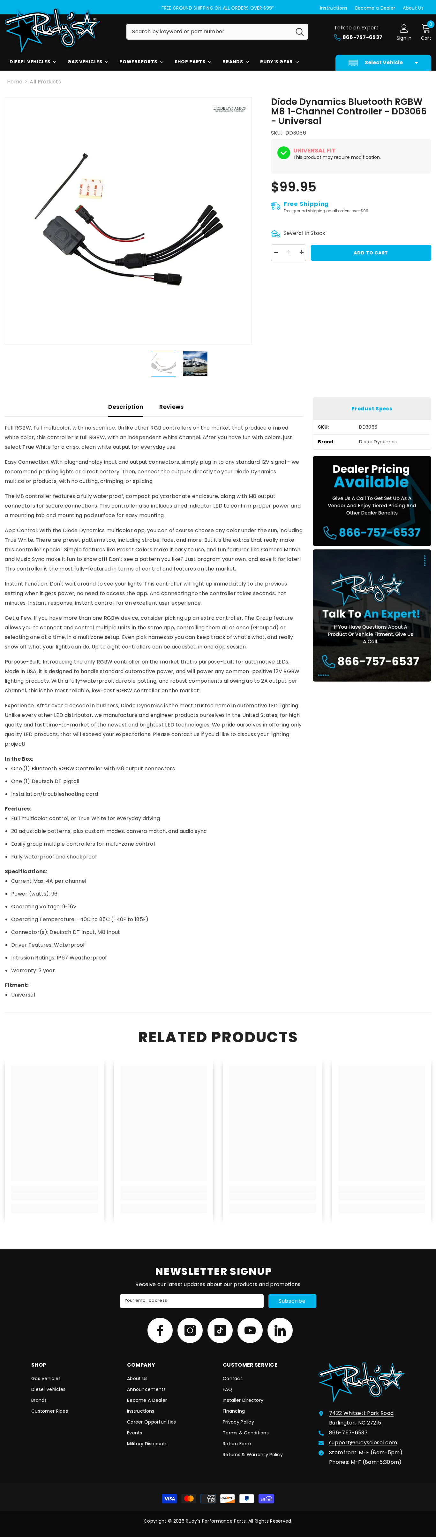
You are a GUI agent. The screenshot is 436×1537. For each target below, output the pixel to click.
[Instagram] (190, 1330)
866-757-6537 (348, 1432)
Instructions (334, 8)
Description (125, 407)
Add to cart (371, 252)
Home (14, 81)
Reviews (171, 407)
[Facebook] (160, 1330)
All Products (45, 81)
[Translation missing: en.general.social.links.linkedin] (280, 1330)
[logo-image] (61, 30)
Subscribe (292, 1301)
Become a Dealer (375, 8)
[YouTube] (250, 1330)
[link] (54, 1196)
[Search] (217, 32)
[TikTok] (220, 1330)
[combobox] (208, 32)
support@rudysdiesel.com (363, 1442)
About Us (413, 8)
